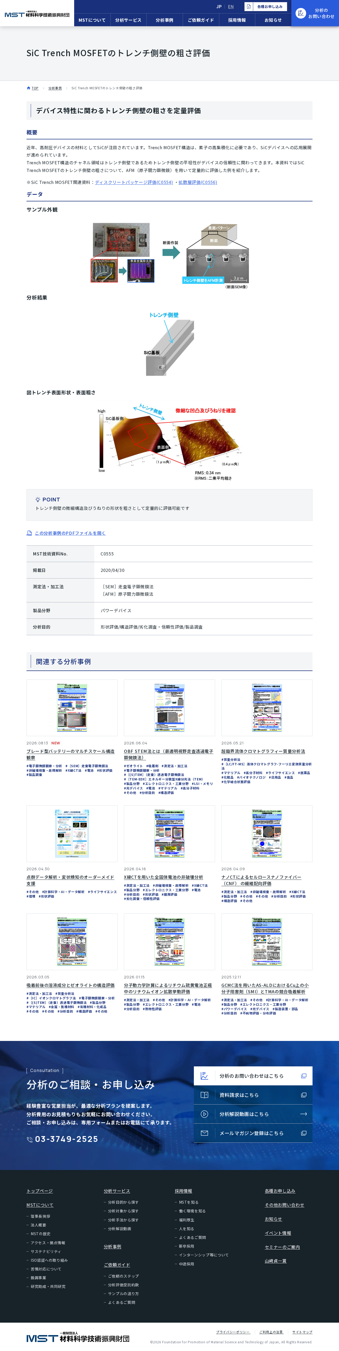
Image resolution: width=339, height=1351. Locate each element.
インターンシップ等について (204, 1254)
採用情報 (237, 20)
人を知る (187, 1228)
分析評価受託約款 (123, 1284)
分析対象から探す (123, 1210)
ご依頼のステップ (123, 1276)
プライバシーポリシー (233, 1332)
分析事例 (164, 20)
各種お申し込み (280, 1190)
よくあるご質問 (121, 1302)
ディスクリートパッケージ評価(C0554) (134, 182)
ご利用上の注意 (271, 1332)
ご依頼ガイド (201, 20)
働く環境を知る (192, 1210)
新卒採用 (187, 1246)
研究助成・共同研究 (48, 1286)
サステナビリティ (46, 1251)
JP (219, 7)
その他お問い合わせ (285, 1205)
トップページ (39, 1190)
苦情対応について (46, 1268)
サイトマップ (302, 1332)
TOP (35, 88)
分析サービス (128, 20)
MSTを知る (189, 1202)
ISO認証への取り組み (49, 1260)
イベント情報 (278, 1233)
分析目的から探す (123, 1202)
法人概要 (38, 1225)
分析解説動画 (119, 1228)
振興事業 (38, 1277)
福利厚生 (187, 1219)
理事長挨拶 (40, 1216)
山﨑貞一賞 (276, 1260)
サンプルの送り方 (123, 1293)
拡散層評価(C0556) (198, 182)
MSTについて (92, 20)
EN (231, 7)
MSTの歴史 (41, 1233)
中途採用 (187, 1263)
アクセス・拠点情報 (48, 1242)
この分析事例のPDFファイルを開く (70, 533)
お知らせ (273, 20)
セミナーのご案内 (282, 1247)
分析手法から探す (123, 1219)
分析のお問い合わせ (321, 13)
